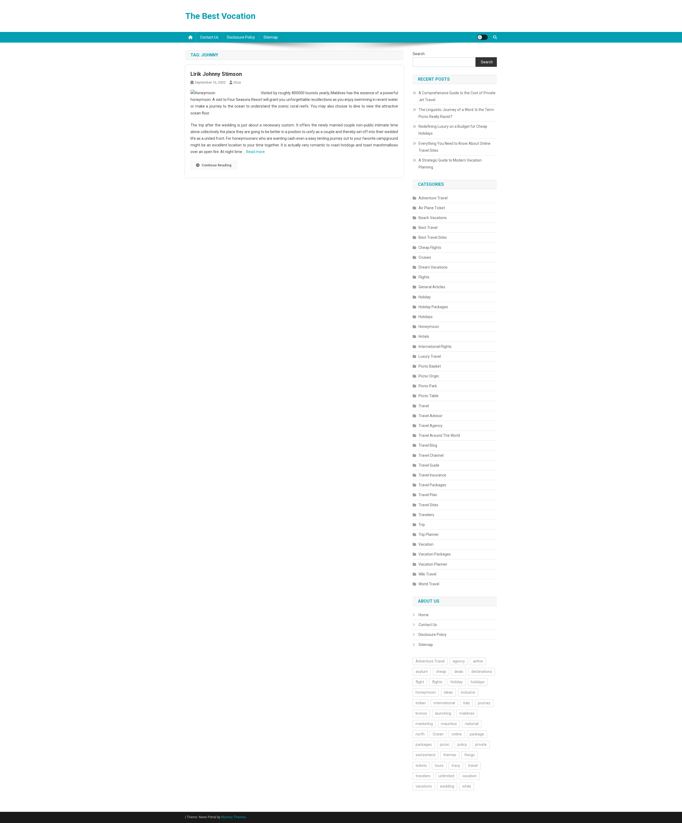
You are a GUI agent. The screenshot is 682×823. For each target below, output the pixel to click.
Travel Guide (429, 465)
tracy (456, 765)
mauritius (449, 724)
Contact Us (209, 37)
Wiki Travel (427, 574)
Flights (424, 277)
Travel (424, 406)
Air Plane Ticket (432, 208)
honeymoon (426, 692)
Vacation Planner (433, 564)
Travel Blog (428, 445)
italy (466, 703)
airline (478, 661)
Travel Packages (432, 485)
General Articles (432, 287)
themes (449, 755)
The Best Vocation (220, 16)
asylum (422, 671)
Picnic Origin (429, 376)
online (457, 734)
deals (458, 671)
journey (484, 703)
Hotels (424, 336)
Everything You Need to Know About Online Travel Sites (454, 147)
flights (437, 682)
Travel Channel (431, 455)
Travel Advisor (431, 416)
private (481, 744)
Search (419, 54)
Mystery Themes (233, 817)
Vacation (426, 544)
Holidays (426, 317)
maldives (466, 713)
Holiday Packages (433, 307)
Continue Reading (217, 165)
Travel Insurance (432, 475)
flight (420, 682)
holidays (478, 682)
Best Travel (428, 227)
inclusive (468, 692)
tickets (421, 765)
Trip (422, 524)
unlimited (446, 776)
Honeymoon (429, 326)
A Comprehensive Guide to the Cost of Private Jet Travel (457, 96)
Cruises (425, 257)
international (444, 703)
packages (424, 744)
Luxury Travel (430, 356)
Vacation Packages (435, 554)
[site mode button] (482, 37)
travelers (423, 776)
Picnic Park (428, 386)
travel (473, 765)
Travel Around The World (439, 435)
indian (421, 703)
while (466, 786)
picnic (444, 744)
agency (459, 661)
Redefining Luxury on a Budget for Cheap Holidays (453, 129)
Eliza (237, 82)
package (477, 734)
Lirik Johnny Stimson (216, 74)
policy (462, 744)
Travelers (426, 515)
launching (443, 713)
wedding (447, 786)
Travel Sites (428, 505)
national (471, 724)
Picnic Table (429, 396)
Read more (255, 152)
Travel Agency (431, 425)
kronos (421, 713)
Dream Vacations (433, 267)
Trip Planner (429, 534)
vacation (469, 776)
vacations (424, 786)
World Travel (429, 584)
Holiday (425, 297)
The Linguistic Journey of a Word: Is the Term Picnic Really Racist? (456, 113)
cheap (441, 671)
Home (424, 615)
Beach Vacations (433, 218)
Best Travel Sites (433, 237)
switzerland (425, 755)
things (469, 755)
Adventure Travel (433, 198)
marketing (424, 724)
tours (439, 765)
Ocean (438, 734)
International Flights (435, 346)
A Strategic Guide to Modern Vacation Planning (450, 163)
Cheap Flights (430, 247)
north (420, 734)
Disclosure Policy (241, 37)
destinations (481, 671)
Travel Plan (428, 495)
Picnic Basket (430, 366)
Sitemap (270, 37)
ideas (448, 692)
